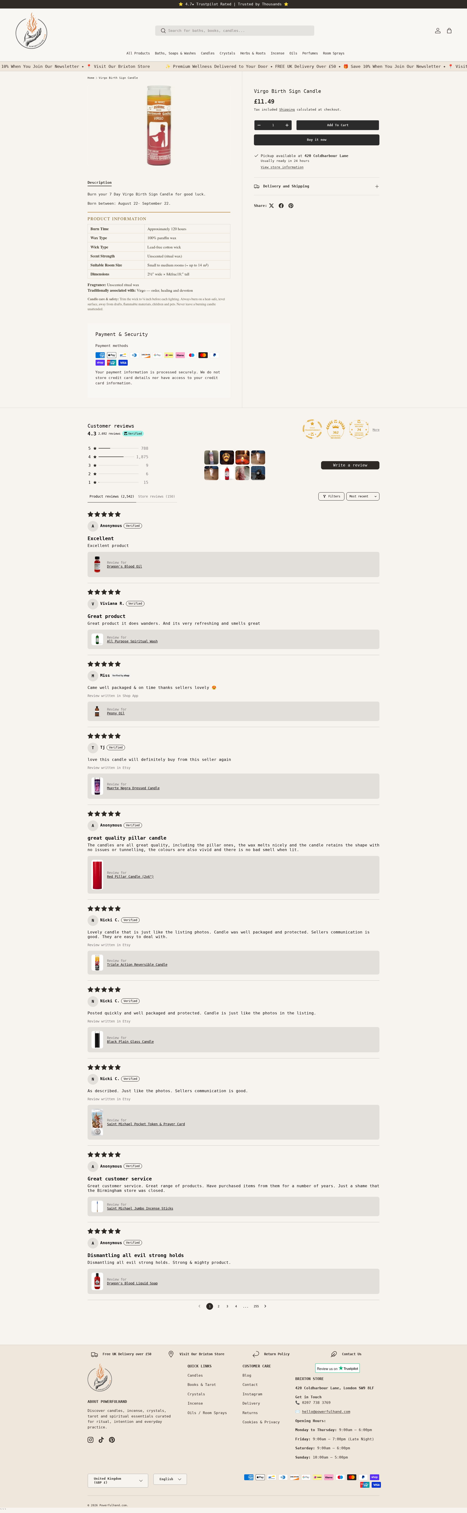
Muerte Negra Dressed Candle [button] (133, 788)
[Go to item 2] (227, 457)
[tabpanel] (159, 252)
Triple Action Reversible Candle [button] (137, 965)
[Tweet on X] (271, 206)
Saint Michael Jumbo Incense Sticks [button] (140, 1208)
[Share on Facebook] (281, 206)
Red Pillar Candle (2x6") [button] (130, 877)
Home (91, 77)
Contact (250, 1384)
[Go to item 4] (258, 457)
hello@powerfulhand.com (326, 1411)
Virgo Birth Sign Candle (118, 77)
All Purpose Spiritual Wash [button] (132, 641)
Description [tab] (100, 182)
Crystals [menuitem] (227, 53)
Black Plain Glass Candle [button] (130, 1042)
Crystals (196, 1394)
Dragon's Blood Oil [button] (124, 566)
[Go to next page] (266, 1306)
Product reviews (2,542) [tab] (112, 496)
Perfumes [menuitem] (310, 53)
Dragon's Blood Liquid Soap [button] (132, 1283)
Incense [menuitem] (277, 53)
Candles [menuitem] (208, 53)
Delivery (251, 1403)
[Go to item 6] (227, 473)
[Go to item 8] (258, 473)
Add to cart (338, 125)
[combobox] (234, 31)
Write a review (350, 465)
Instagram (252, 1394)
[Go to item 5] (211, 473)
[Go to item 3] (242, 457)
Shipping (287, 109)
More (376, 429)
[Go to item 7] (242, 473)
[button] (449, 30)
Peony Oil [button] (116, 713)
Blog (246, 1375)
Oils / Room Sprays (207, 1413)
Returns (250, 1413)
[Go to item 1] (211, 457)
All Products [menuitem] (138, 53)
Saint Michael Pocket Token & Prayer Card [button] (146, 1124)
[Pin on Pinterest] (291, 206)
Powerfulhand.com (113, 1505)
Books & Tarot (202, 1384)
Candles (195, 1375)
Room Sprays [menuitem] (333, 53)
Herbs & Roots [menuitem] (253, 53)
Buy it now (316, 139)
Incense (195, 1403)
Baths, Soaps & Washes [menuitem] (175, 53)
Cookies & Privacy (261, 1422)
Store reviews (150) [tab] (156, 496)
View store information (282, 167)
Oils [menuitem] (293, 53)
